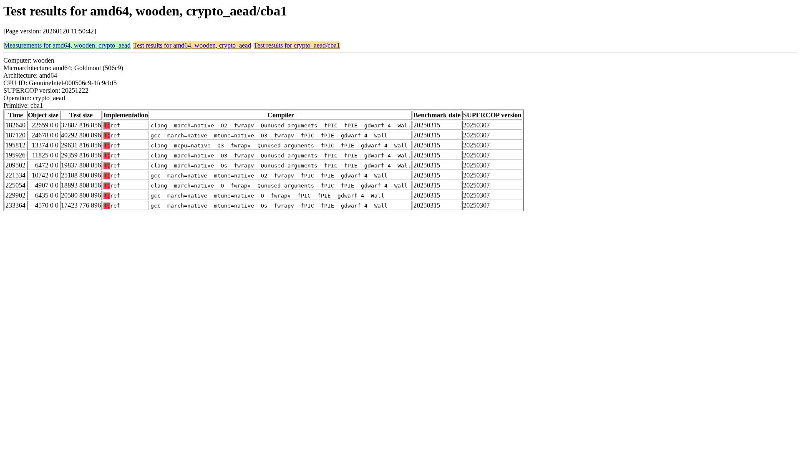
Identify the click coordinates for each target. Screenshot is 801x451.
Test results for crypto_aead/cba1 (297, 45)
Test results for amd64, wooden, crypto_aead (192, 45)
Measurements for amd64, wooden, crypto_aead (67, 45)
